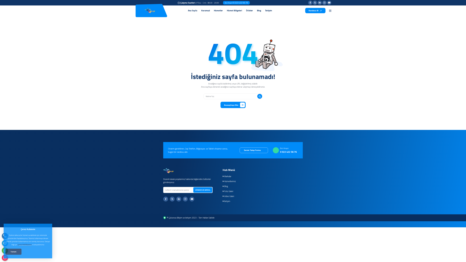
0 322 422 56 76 (236, 2)
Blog (226, 186)
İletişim (227, 201)
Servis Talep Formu (252, 150)
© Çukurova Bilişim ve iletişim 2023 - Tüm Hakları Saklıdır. (191, 217)
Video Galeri (229, 196)
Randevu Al (314, 10)
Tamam (13, 251)
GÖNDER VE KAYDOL (202, 190)
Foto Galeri (228, 191)
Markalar (227, 176)
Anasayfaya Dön (231, 105)
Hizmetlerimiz (230, 181)
